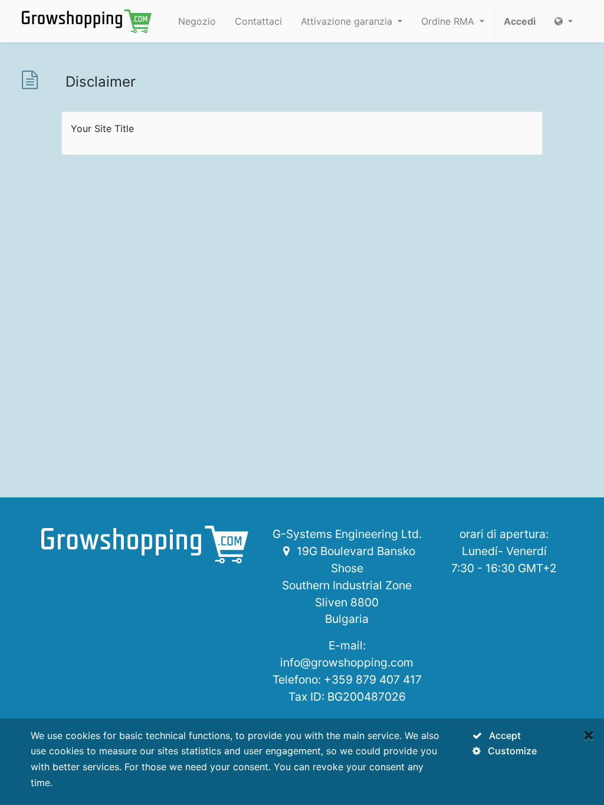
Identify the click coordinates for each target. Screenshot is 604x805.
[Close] (589, 735)
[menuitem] (197, 21)
